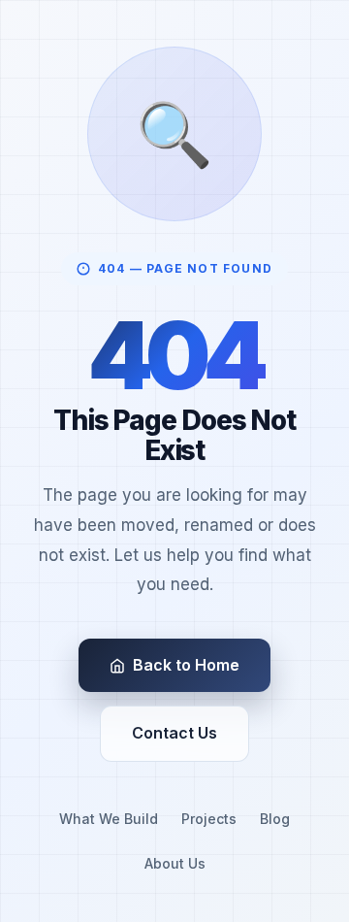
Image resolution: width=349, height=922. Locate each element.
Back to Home (186, 665)
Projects (209, 818)
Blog (275, 818)
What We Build (108, 818)
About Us (175, 863)
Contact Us (174, 732)
